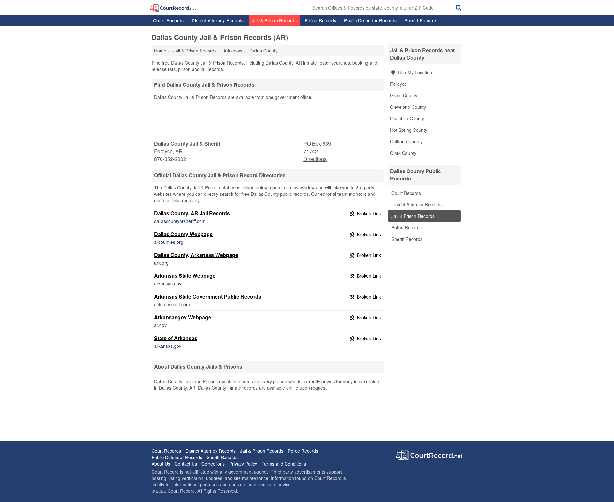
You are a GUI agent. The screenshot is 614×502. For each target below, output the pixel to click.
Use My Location (414, 72)
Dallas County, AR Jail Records (192, 213)
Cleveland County (408, 107)
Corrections (213, 463)
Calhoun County (406, 141)
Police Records (320, 20)
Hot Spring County (408, 130)
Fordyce (398, 84)
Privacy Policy (243, 463)
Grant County (403, 95)
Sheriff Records (421, 20)
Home (160, 50)
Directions (315, 159)
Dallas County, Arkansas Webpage (196, 255)
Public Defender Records (370, 20)
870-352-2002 (170, 159)
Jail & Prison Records (274, 20)
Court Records (168, 20)
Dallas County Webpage (183, 234)
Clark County (403, 153)
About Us (161, 463)
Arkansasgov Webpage (182, 317)
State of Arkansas (175, 338)
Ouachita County (407, 118)
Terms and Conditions (284, 463)
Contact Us (186, 463)
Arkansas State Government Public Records (207, 296)
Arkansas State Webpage (185, 275)
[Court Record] (173, 7)
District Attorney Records (218, 20)
